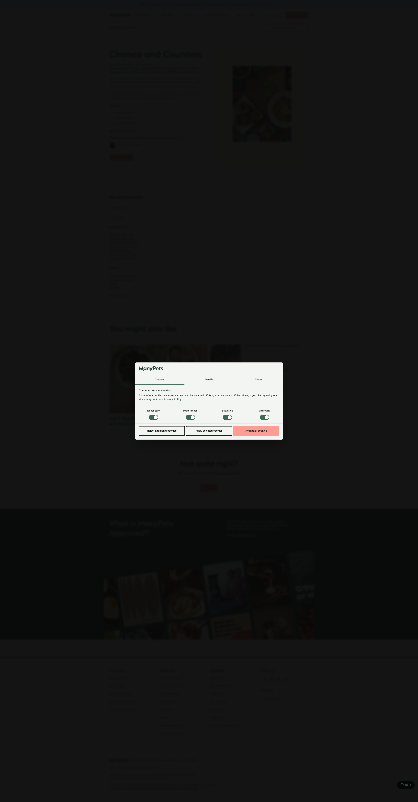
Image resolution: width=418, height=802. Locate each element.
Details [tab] (209, 379)
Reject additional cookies (162, 430)
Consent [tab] (160, 379)
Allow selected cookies (208, 430)
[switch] (190, 417)
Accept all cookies (256, 430)
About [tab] (258, 379)
